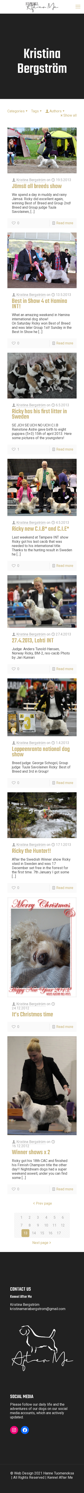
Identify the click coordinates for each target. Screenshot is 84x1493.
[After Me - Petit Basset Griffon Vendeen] (42, 6)
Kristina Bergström (31, 180)
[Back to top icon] (78, 1486)
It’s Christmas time (32, 1014)
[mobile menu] (78, 6)
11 (54, 1225)
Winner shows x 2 (31, 1152)
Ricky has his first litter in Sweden (39, 414)
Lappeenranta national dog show (41, 751)
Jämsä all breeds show (37, 186)
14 (34, 1233)
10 (46, 1225)
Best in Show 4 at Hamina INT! (39, 303)
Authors (56, 111)
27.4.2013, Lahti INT (33, 641)
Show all (70, 115)
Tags (35, 111)
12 (63, 1225)
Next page (40, 1243)
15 (42, 1233)
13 (26, 1233)
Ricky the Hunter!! (31, 851)
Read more (64, 223)
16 (50, 1233)
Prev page (44, 1203)
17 (59, 1233)
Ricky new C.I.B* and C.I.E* (40, 529)
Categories (16, 111)
